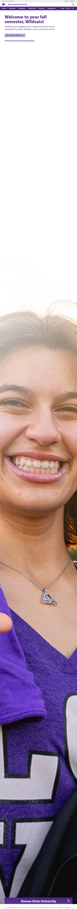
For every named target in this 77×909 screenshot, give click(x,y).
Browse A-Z (72, 1)
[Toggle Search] (73, 4)
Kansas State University (7, 1)
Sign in (66, 1)
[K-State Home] (3, 4)
